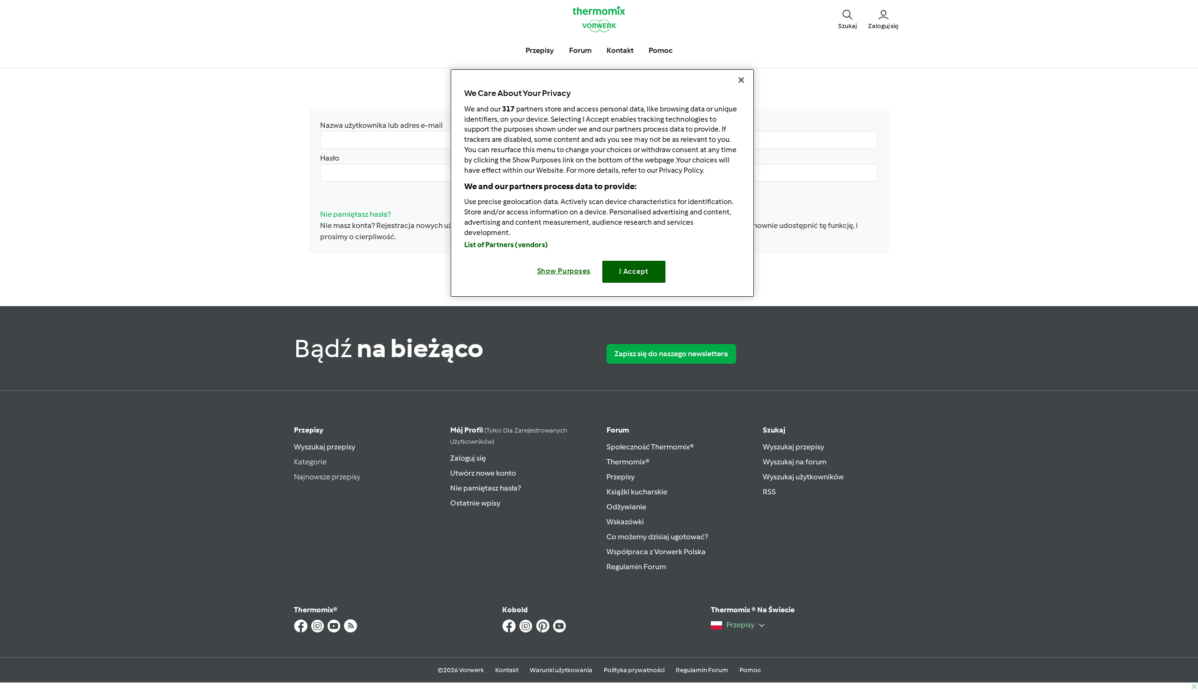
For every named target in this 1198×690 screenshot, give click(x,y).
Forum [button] (580, 50)
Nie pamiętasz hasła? (485, 488)
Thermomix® (628, 461)
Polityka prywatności (634, 670)
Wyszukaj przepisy (324, 446)
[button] (847, 18)
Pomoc (750, 670)
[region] (602, 183)
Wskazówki (625, 521)
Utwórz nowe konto (483, 473)
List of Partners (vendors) (506, 245)
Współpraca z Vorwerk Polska (656, 551)
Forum (617, 430)
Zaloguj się (468, 458)
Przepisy (308, 430)
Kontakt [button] (620, 50)
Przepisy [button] (540, 50)
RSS (769, 491)
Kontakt (507, 670)
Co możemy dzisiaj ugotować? (657, 536)
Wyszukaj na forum (794, 461)
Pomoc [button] (660, 50)
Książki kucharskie (636, 491)
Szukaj (774, 430)
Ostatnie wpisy (475, 503)
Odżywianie (626, 506)
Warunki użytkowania (561, 670)
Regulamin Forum (636, 566)
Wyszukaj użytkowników (803, 476)
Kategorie (310, 461)
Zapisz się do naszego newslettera (671, 353)
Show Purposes (564, 271)
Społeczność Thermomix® (650, 446)
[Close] (741, 80)
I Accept (634, 271)
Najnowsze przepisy (327, 476)
